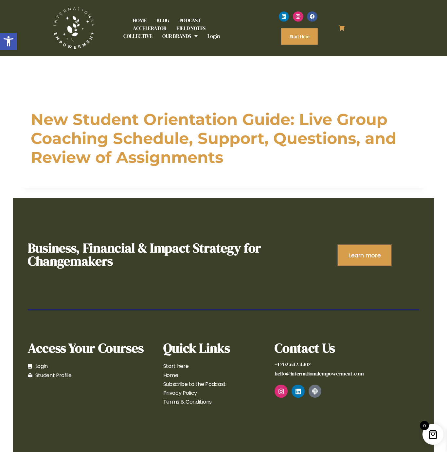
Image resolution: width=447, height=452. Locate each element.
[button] (8, 41)
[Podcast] (315, 391)
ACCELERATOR (150, 28)
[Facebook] (312, 16)
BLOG (163, 20)
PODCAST (190, 20)
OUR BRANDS (176, 36)
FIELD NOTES (191, 28)
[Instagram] (298, 16)
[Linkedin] (284, 16)
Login (213, 36)
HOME (140, 20)
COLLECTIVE (137, 36)
